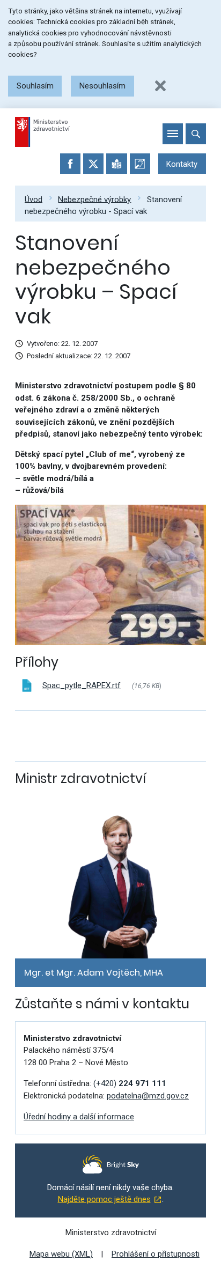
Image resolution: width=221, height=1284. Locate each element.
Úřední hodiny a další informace (79, 1116)
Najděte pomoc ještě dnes (104, 1199)
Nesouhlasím (102, 86)
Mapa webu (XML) (61, 1254)
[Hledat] (196, 133)
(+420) (129, 1083)
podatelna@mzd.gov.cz (148, 1096)
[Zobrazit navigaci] (173, 133)
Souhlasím (35, 86)
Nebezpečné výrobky (94, 199)
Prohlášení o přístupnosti (156, 1254)
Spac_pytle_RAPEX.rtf (81, 685)
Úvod (33, 199)
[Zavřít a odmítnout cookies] (160, 86)
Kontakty (181, 164)
